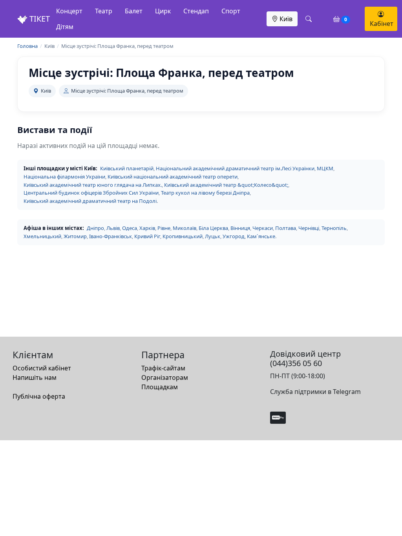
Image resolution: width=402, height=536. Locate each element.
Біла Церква (213, 228)
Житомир (75, 236)
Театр (103, 11)
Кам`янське (261, 236)
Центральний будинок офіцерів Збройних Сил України (91, 192)
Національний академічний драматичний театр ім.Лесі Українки (235, 168)
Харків (147, 228)
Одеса (129, 228)
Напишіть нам (35, 377)
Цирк (163, 11)
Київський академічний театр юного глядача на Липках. (93, 184)
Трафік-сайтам (163, 368)
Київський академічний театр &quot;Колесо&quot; (226, 184)
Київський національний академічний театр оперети (173, 176)
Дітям (64, 26)
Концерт (69, 11)
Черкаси (262, 228)
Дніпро (95, 228)
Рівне (163, 228)
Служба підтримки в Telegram (315, 391)
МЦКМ (325, 168)
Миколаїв (184, 228)
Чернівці (308, 228)
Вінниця (240, 228)
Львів (113, 228)
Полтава (285, 228)
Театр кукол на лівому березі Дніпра (205, 192)
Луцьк (212, 236)
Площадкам (159, 387)
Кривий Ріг (147, 236)
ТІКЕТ (38, 18)
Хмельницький (42, 236)
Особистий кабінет (42, 368)
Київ (285, 19)
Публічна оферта (39, 396)
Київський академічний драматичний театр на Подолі (90, 200)
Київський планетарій (126, 168)
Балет (134, 11)
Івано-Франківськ (110, 236)
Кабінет (381, 23)
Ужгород (234, 236)
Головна (27, 45)
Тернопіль (334, 228)
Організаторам (164, 377)
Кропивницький (183, 236)
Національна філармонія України (64, 176)
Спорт (230, 11)
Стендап (196, 11)
